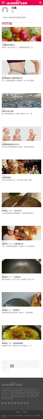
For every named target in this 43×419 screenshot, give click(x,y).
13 (25, 366)
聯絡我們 (25, 412)
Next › (35, 366)
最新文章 (18, 412)
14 (29, 366)
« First (17, 362)
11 (16, 366)
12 (20, 366)
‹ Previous (27, 362)
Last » (5, 369)
